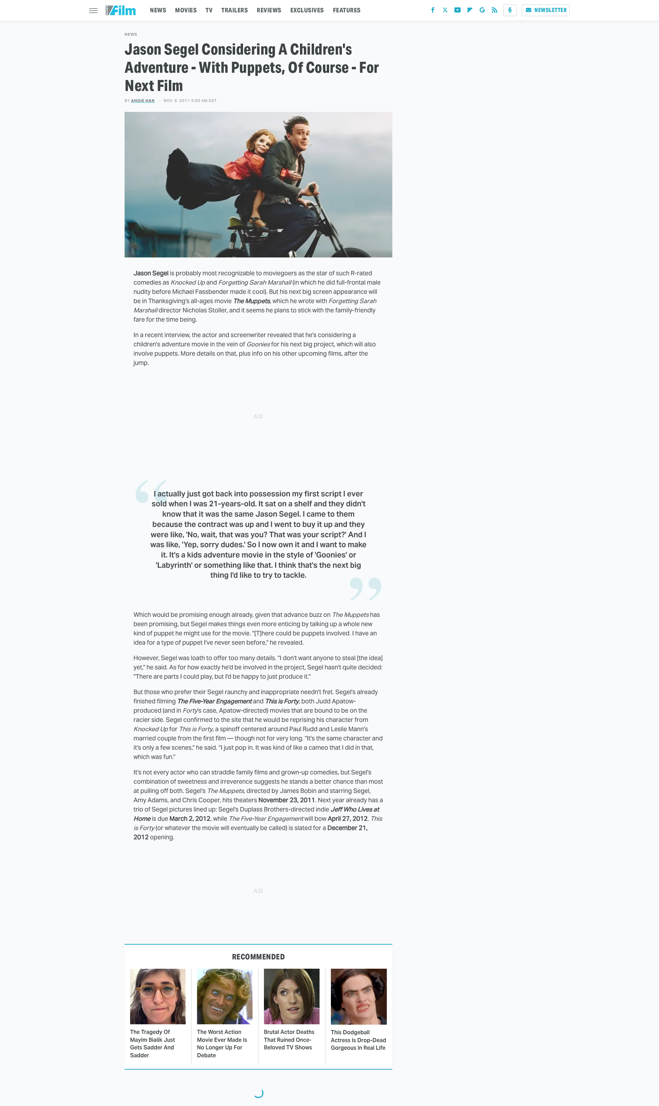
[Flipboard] (470, 11)
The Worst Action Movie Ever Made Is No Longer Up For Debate (222, 1043)
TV (209, 10)
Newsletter (550, 10)
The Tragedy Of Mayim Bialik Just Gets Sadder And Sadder (152, 1043)
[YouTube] (457, 11)
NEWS (158, 10)
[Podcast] (510, 10)
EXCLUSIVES (307, 10)
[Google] (482, 11)
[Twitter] (445, 11)
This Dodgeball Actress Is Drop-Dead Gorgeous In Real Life (358, 1040)
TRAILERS (234, 10)
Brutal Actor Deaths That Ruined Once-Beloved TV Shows (289, 1039)
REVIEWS (269, 10)
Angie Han (143, 100)
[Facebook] (433, 11)
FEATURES (347, 10)
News (131, 34)
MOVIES (186, 10)
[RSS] (494, 11)
